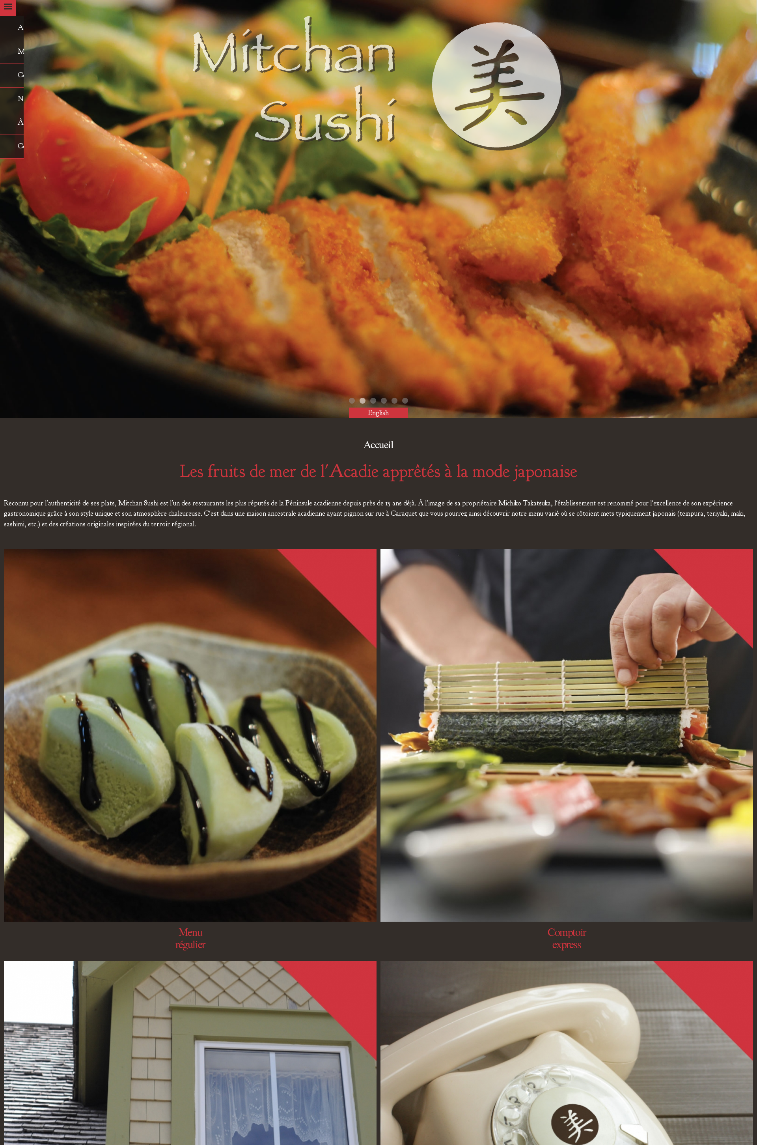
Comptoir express (567, 937)
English (378, 412)
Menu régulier (190, 937)
